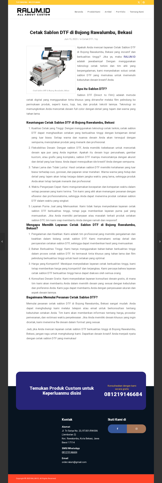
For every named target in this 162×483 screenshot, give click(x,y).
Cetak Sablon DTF (83, 297)
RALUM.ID (130, 56)
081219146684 (69, 452)
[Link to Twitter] (139, 2)
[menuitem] (79, 12)
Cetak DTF (87, 39)
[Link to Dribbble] (143, 2)
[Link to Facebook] (117, 428)
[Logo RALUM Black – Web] (35, 12)
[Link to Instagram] (136, 428)
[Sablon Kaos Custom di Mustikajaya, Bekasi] (2, 241)
